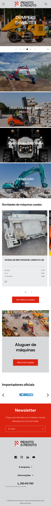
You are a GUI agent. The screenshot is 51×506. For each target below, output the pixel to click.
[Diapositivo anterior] (16, 49)
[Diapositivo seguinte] (35, 49)
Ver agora (25, 36)
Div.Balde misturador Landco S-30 (24, 260)
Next (47, 394)
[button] (3, 4)
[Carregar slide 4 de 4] (30, 49)
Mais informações (25, 362)
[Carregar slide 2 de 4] (24, 49)
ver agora (25, 74)
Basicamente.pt (25, 503)
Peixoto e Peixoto (18, 501)
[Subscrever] (42, 429)
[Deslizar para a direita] (32, 292)
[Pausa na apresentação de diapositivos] (48, 49)
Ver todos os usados (25, 299)
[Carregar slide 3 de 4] (27, 49)
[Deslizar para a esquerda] (20, 292)
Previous (3, 394)
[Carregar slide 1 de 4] (20, 49)
